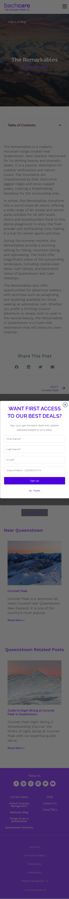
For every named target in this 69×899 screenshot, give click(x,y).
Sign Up (34, 480)
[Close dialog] (65, 404)
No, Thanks (34, 490)
